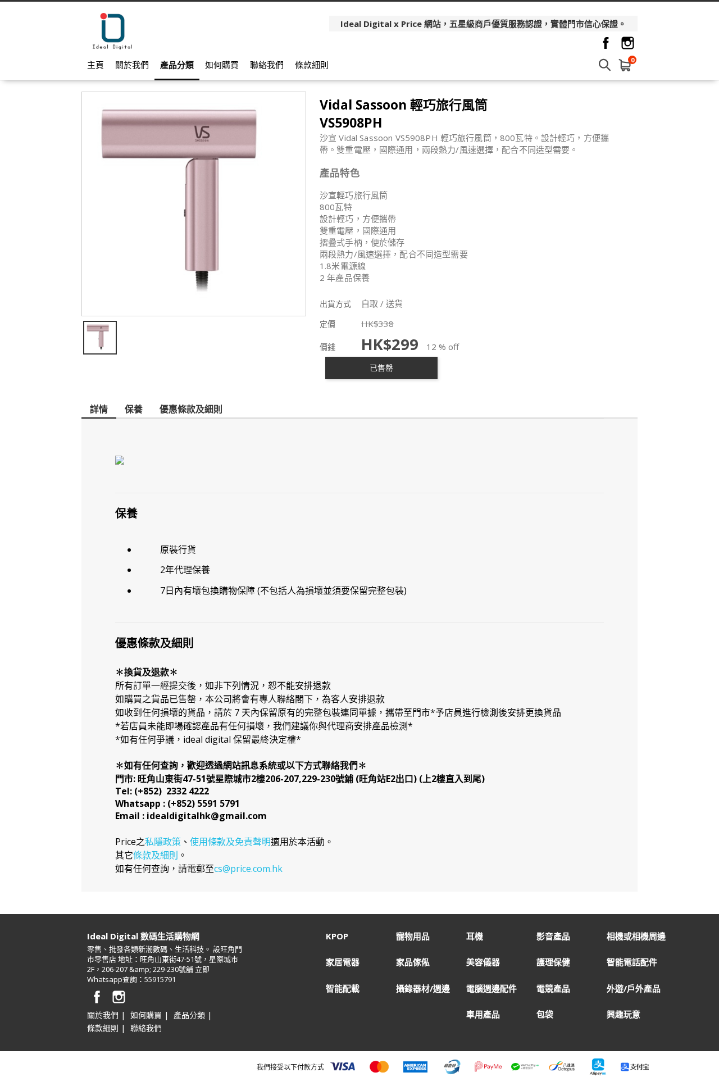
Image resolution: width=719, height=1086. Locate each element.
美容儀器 (483, 962)
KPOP (337, 936)
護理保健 (553, 962)
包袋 (544, 1014)
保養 (134, 409)
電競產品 (553, 988)
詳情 (99, 409)
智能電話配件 (632, 962)
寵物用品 (413, 936)
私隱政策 (163, 841)
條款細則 (312, 64)
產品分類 (177, 64)
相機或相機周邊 (636, 936)
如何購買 (222, 64)
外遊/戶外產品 (634, 988)
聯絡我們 (267, 64)
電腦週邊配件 (491, 988)
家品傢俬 (413, 962)
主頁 (95, 64)
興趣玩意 (623, 1014)
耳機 (474, 936)
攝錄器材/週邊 (423, 988)
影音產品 (553, 936)
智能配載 (343, 988)
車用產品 (483, 1014)
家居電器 (343, 962)
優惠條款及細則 (191, 409)
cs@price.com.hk (248, 868)
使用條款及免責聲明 (230, 841)
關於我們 (132, 64)
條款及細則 (155, 855)
